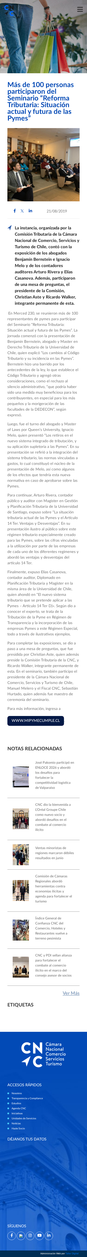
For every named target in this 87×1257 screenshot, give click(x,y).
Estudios (16, 1103)
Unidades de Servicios (24, 1118)
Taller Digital (72, 1253)
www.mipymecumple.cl (36, 721)
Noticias (16, 1123)
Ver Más (71, 993)
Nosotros (17, 1093)
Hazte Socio (18, 1128)
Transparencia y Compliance (27, 1098)
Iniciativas (17, 1113)
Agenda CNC (19, 1108)
